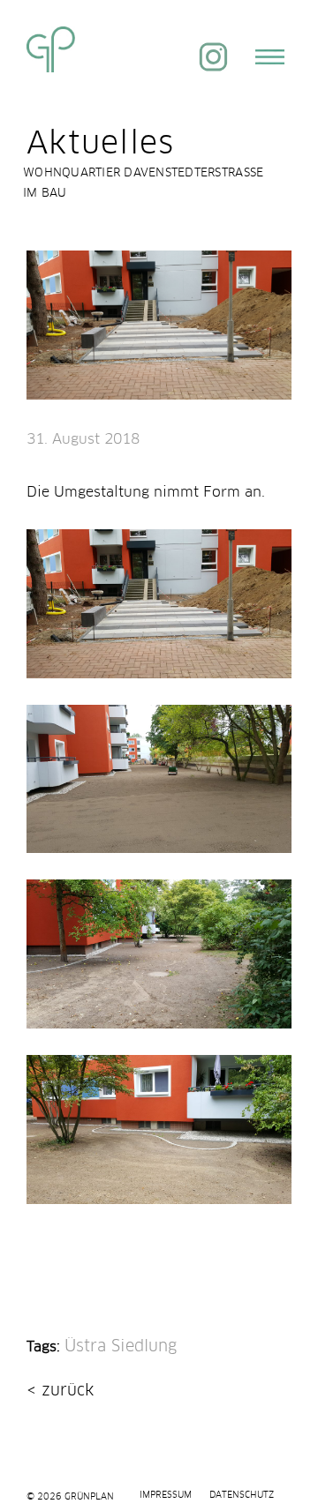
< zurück (60, 1391)
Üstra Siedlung (120, 1347)
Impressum (166, 1495)
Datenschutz (241, 1495)
